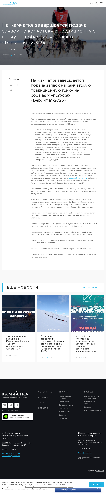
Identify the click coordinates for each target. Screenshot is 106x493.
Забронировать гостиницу (65, 397)
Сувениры (62, 415)
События (43, 397)
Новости (18, 55)
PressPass (100, 471)
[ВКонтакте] (11, 85)
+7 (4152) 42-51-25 (9, 449)
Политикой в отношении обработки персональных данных (49, 487)
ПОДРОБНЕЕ (90, 287)
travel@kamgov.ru (85, 453)
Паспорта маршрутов (92, 410)
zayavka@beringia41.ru (78, 178)
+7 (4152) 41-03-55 (85, 448)
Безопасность (64, 401)
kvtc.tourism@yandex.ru (11, 456)
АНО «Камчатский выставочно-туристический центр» (15, 435)
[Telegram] (11, 90)
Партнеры (63, 418)
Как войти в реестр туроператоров (91, 397)
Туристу (63, 392)
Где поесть (63, 408)
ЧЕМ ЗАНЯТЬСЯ (45, 392)
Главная (5, 55)
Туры (41, 403)
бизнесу (88, 392)
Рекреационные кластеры (90, 403)
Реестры (87, 407)
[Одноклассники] (17, 85)
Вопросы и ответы (66, 405)
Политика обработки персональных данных (89, 458)
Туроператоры (64, 411)
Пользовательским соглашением (15, 489)
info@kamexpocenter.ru (11, 453)
